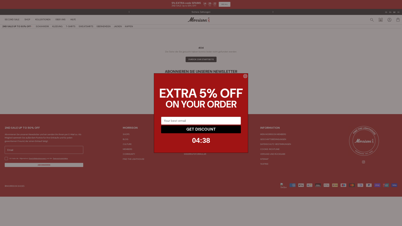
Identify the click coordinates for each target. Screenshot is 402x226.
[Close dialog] (245, 76)
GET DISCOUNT (201, 129)
